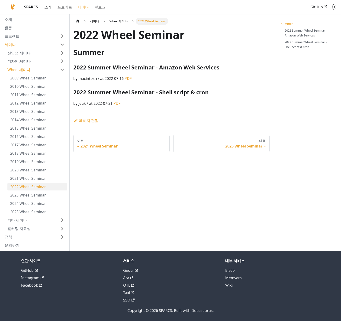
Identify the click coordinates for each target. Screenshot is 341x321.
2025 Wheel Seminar (28, 211)
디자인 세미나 (19, 61)
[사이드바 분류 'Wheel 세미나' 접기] (62, 69)
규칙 (8, 236)
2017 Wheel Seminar (28, 144)
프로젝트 (64, 7)
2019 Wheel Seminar (28, 161)
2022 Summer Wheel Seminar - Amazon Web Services (306, 32)
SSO (126, 300)
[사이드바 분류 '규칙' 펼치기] (62, 237)
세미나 (83, 7)
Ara (126, 277)
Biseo (230, 270)
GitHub (316, 7)
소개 (48, 7)
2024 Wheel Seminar (28, 203)
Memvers (233, 277)
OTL (126, 285)
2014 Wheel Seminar (28, 119)
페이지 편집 (89, 120)
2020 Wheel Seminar (28, 170)
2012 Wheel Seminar (28, 103)
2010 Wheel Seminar (28, 86)
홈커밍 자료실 (19, 228)
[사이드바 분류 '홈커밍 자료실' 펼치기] (62, 228)
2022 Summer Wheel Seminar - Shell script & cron (306, 44)
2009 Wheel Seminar (28, 78)
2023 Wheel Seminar (28, 195)
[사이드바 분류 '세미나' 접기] (62, 44)
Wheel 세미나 (18, 69)
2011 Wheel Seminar (28, 94)
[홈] (77, 21)
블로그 (100, 7)
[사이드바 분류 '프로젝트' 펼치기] (62, 36)
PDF (128, 78)
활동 (8, 27)
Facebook (29, 285)
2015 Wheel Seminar (28, 128)
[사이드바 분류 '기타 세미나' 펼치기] (62, 220)
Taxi (126, 292)
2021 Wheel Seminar (28, 178)
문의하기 (12, 245)
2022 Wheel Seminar (28, 186)
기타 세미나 (17, 220)
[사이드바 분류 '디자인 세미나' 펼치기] (62, 61)
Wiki (229, 285)
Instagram (30, 277)
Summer (287, 24)
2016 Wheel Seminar (28, 136)
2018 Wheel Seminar (28, 153)
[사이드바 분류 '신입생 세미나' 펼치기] (62, 53)
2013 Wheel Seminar (28, 111)
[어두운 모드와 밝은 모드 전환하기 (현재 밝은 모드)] (333, 7)
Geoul (128, 270)
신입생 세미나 (19, 53)
